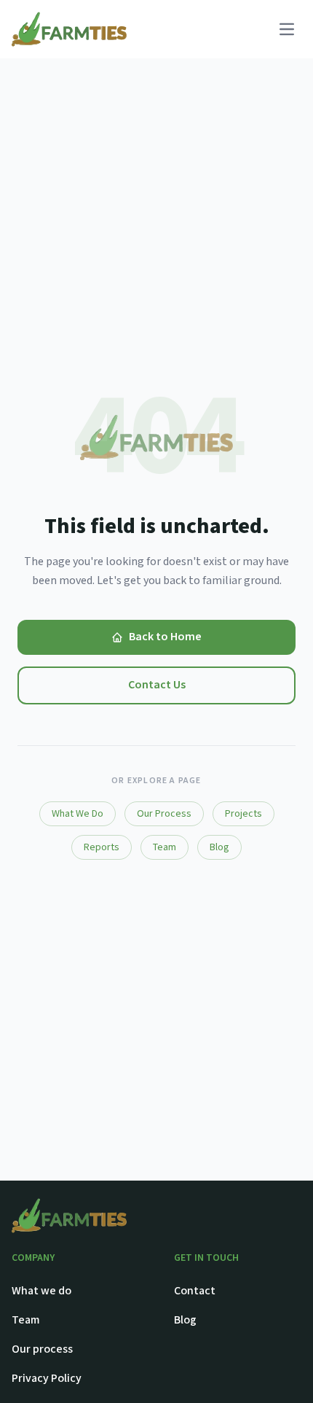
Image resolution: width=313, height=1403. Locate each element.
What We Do (77, 813)
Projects (243, 813)
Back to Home (165, 637)
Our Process (164, 813)
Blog (219, 847)
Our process (42, 1349)
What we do (41, 1291)
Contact (194, 1291)
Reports (101, 847)
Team (164, 847)
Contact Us (157, 685)
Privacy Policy (47, 1378)
